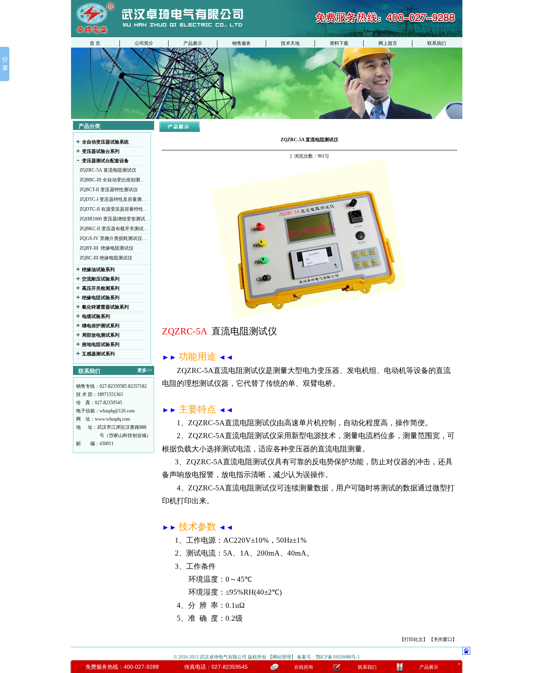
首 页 (95, 43)
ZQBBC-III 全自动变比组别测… (112, 180)
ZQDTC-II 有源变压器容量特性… (114, 209)
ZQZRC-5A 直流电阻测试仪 (108, 170)
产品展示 (192, 43)
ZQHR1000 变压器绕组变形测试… (115, 219)
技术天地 (290, 43)
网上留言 (387, 43)
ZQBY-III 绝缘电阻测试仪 (106, 248)
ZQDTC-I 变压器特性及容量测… (113, 199)
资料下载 (339, 43)
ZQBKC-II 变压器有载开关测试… (114, 228)
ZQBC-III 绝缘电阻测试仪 (106, 258)
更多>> (144, 370)
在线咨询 (303, 667)
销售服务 (241, 43)
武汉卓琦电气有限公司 (223, 657)
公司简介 (144, 43)
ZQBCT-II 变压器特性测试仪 (109, 189)
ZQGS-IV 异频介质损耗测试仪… (113, 238)
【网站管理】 (282, 657)
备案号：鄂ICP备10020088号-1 (328, 657)
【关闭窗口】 (443, 639)
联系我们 (436, 43)
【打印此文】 (414, 639)
